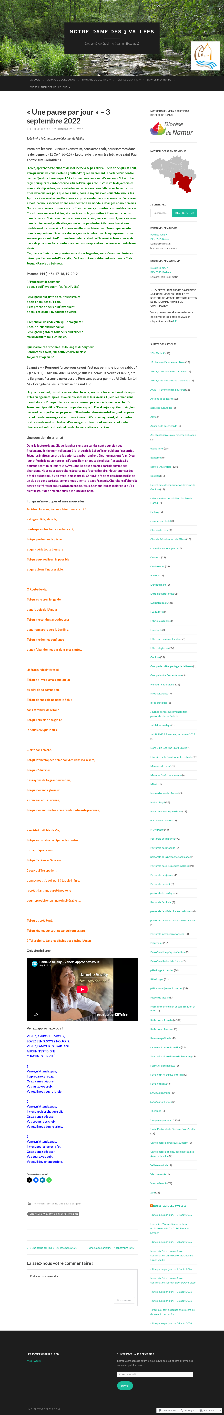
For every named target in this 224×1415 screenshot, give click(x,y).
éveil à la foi (156, 448)
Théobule (155, 1110)
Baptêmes (156, 457)
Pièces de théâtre (160, 997)
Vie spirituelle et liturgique (48, 87)
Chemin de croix (159, 529)
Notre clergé (157, 802)
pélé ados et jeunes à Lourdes (166, 988)
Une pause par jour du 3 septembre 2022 (54, 1214)
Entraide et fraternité (162, 593)
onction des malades (161, 820)
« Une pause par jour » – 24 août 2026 (171, 1323)
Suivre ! (125, 1385)
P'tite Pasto (157, 829)
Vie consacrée (158, 1174)
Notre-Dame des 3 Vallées (112, 31)
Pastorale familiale (160, 902)
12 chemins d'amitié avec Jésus (167, 362)
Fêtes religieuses (159, 648)
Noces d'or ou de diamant (164, 793)
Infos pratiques (158, 702)
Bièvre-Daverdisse (160, 466)
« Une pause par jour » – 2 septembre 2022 (52, 1247)
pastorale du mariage (162, 893)
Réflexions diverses (161, 1029)
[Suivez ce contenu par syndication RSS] (151, 1206)
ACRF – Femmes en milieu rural (167, 389)
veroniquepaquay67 (68, 129)
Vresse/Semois (158, 1183)
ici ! (175, 321)
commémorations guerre (164, 548)
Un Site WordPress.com (43, 1409)
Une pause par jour (70, 1203)
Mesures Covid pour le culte (166, 775)
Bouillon (155, 475)
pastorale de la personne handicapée (170, 856)
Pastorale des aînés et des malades (169, 865)
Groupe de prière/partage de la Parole (171, 666)
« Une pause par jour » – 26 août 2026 (171, 1291)
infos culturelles (159, 693)
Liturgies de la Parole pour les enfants (171, 756)
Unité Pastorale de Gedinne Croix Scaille (172, 1128)
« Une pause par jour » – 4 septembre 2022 (112, 1247)
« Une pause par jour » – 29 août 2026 (171, 1214)
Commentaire (124, 1300)
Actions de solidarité (161, 398)
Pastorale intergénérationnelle (167, 933)
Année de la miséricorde (163, 425)
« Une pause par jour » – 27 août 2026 (171, 1269)
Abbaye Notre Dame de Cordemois (170, 380)
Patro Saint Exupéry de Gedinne (168, 952)
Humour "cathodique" (162, 684)
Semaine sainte (158, 1083)
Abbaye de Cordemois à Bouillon (168, 371)
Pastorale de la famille (162, 847)
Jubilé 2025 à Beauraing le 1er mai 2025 (172, 734)
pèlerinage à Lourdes (161, 970)
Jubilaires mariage (160, 725)
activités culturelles (161, 407)
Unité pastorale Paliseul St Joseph (169, 1142)
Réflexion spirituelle (45, 1203)
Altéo (153, 416)
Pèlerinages (156, 979)
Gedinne (155, 657)
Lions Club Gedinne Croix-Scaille (168, 747)
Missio (154, 784)
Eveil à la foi (157, 611)
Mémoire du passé (160, 765)
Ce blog (154, 511)
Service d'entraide (160, 1092)
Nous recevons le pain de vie (166, 811)
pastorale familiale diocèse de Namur (171, 911)
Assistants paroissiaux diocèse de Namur (173, 434)
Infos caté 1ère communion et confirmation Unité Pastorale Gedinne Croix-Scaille (171, 1255)
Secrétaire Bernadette (162, 1065)
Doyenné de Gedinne (95, 79)
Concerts (155, 557)
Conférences (157, 566)
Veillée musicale (159, 1165)
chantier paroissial (160, 520)
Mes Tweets (34, 1360)
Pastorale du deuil (160, 884)
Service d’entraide (159, 79)
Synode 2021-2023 (161, 1101)
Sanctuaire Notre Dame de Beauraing (171, 1056)
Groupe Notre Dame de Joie (166, 675)
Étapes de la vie (128, 79)
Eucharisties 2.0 (159, 602)
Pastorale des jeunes (161, 874)
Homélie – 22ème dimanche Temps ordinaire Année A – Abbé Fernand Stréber (169, 1228)
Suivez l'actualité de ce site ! (136, 1354)
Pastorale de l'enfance (162, 838)
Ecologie (155, 575)
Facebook (156, 629)
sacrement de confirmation (165, 1047)
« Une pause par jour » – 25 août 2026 (171, 1300)
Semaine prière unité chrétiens (167, 1074)
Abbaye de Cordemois (61, 79)
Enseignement (158, 584)
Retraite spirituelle (160, 1038)
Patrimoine (156, 942)
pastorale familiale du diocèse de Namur (172, 920)
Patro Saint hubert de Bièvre (166, 961)
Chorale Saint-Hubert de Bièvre (168, 539)
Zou (152, 1192)
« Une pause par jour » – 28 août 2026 (171, 1241)
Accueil (35, 79)
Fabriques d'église (160, 620)
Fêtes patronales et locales (165, 639)
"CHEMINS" (157, 353)
